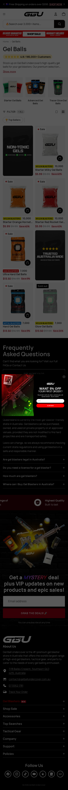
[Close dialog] (64, 377)
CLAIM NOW (50, 405)
